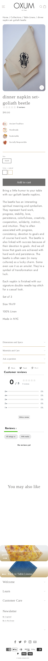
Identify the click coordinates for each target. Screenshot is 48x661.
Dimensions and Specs (13, 342)
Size (4, 156)
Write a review (24, 417)
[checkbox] (25, 436)
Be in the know (8, 620)
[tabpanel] (24, 454)
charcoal (10, 172)
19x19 (7, 160)
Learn (6, 591)
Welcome (9, 582)
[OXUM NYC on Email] (34, 641)
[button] (24, 391)
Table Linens (29, 17)
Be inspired (7, 617)
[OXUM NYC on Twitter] (20, 641)
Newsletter (10, 611)
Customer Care (12, 600)
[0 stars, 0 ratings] (10, 525)
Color (8, 168)
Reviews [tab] (11, 428)
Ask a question (9, 359)
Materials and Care (11, 350)
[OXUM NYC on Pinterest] (25, 641)
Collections (16, 17)
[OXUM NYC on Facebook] (15, 641)
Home (5, 17)
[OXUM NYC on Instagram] (30, 641)
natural (5, 172)
